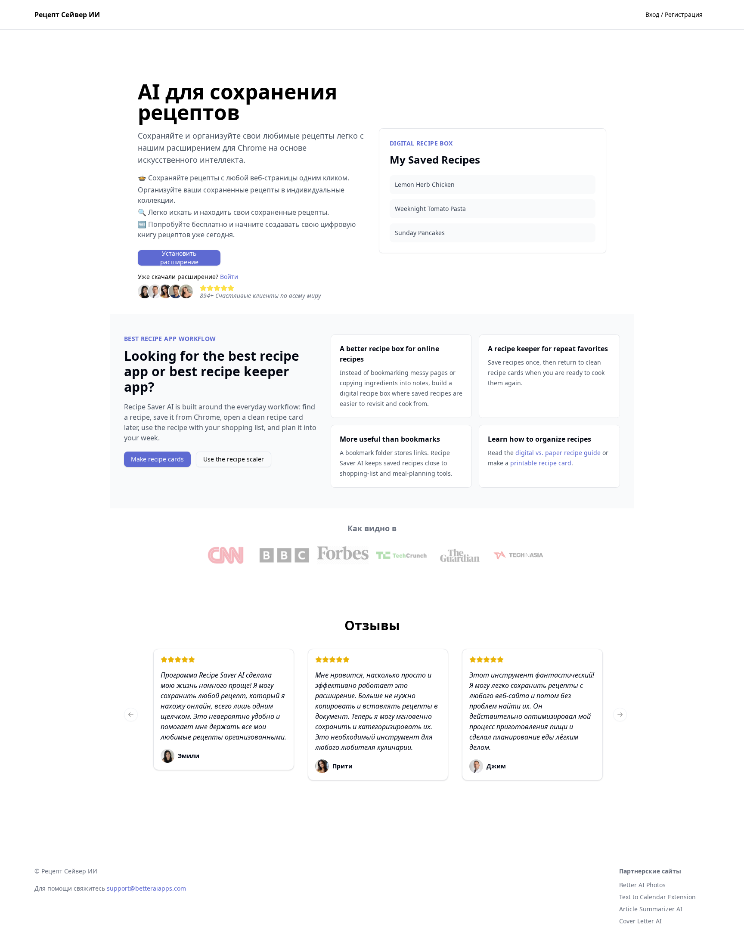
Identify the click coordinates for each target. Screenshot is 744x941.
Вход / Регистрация (674, 14)
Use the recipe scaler (233, 459)
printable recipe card (540, 463)
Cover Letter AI (640, 921)
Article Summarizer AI (650, 909)
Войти (229, 276)
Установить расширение (179, 258)
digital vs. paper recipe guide (558, 453)
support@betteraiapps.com (146, 888)
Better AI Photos (642, 885)
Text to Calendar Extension (657, 897)
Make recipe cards (157, 459)
